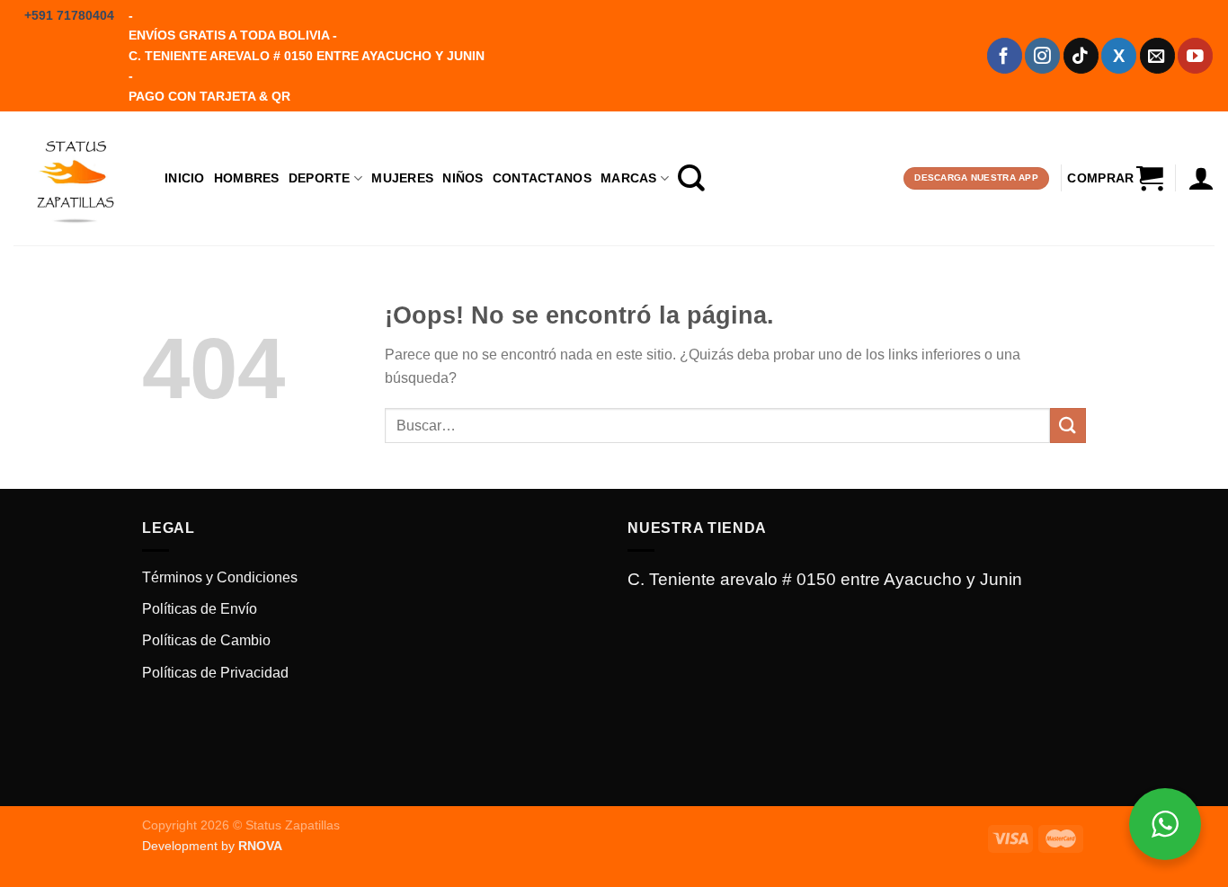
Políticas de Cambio (206, 640)
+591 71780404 (69, 15)
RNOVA (260, 845)
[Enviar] (1068, 425)
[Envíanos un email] (1157, 55)
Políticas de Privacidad (215, 672)
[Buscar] (691, 178)
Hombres (247, 178)
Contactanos (542, 178)
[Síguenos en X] (1118, 55)
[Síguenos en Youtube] (1195, 55)
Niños (462, 178)
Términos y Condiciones (220, 577)
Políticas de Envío (199, 608)
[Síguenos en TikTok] (1081, 55)
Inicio (185, 178)
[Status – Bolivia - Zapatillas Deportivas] (75, 178)
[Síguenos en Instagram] (1042, 55)
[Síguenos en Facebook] (1004, 55)
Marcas (629, 178)
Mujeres (402, 178)
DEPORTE (320, 178)
